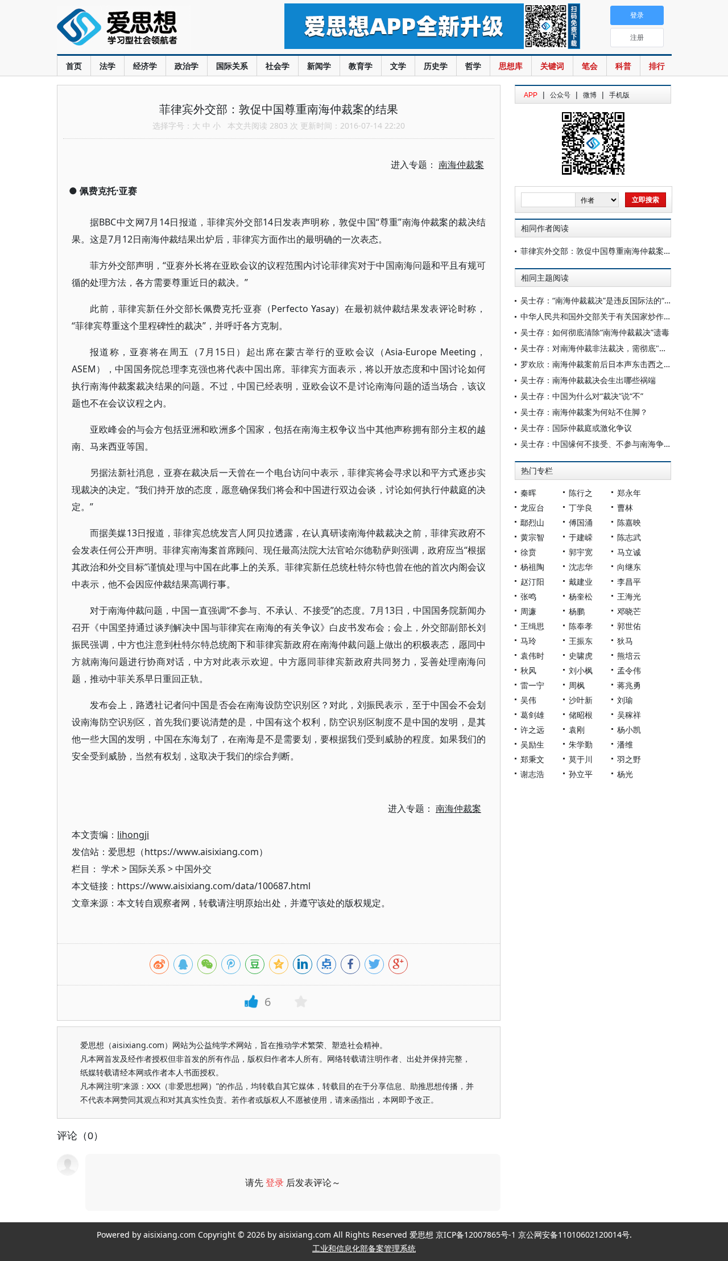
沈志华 (581, 566)
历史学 (436, 65)
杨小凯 (629, 729)
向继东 (629, 566)
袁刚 (577, 729)
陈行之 (581, 492)
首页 (74, 65)
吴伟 (528, 700)
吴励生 (532, 744)
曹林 (625, 507)
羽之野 (629, 759)
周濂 (528, 611)
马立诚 (629, 552)
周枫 (577, 685)
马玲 (528, 640)
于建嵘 (581, 537)
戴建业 (581, 581)
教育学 (361, 65)
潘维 (625, 744)
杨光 (625, 774)
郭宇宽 (581, 552)
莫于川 (581, 759)
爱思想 (147, 28)
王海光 (629, 596)
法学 (107, 65)
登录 (275, 1182)
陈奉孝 (581, 626)
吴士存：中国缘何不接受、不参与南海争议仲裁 (604, 443)
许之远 (532, 729)
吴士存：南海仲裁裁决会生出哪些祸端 (588, 380)
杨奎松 (581, 596)
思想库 (511, 65)
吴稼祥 (629, 714)
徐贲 (528, 552)
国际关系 (232, 65)
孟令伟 (629, 670)
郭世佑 (629, 626)
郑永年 (629, 492)
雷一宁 (532, 685)
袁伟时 (532, 655)
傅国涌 (581, 522)
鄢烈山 (532, 522)
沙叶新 (581, 700)
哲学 (473, 65)
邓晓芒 (629, 611)
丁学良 (581, 507)
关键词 (552, 65)
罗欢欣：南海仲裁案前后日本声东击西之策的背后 (608, 364)
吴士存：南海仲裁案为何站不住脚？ (584, 411)
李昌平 (629, 581)
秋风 (528, 670)
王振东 (581, 640)
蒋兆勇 (629, 685)
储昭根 (581, 714)
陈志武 (629, 537)
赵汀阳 (532, 581)
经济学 (145, 65)
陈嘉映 (629, 522)
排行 (657, 65)
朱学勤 (581, 744)
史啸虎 (581, 655)
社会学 (277, 65)
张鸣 (528, 596)
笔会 (590, 65)
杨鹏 (577, 611)
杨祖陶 (532, 566)
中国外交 (193, 868)
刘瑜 (625, 700)
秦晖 (528, 492)
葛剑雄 (532, 714)
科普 (623, 65)
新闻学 (319, 65)
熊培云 (629, 655)
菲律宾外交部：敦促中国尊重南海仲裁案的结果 (604, 250)
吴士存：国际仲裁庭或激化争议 (576, 427)
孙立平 (581, 774)
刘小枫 (581, 670)
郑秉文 (532, 759)
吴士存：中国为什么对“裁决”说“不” (581, 396)
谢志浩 (532, 774)
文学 (398, 65)
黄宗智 (532, 537)
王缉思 (532, 626)
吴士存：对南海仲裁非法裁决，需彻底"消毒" (599, 348)
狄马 (625, 640)
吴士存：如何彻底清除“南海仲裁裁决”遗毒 (594, 332)
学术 (110, 868)
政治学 (186, 65)
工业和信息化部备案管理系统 (364, 1248)
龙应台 (532, 507)
